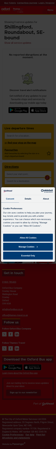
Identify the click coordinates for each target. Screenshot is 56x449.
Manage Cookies (26, 246)
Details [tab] (28, 198)
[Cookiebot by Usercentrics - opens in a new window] (41, 191)
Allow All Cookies (28, 238)
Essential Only (28, 255)
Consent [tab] (10, 198)
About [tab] (46, 198)
